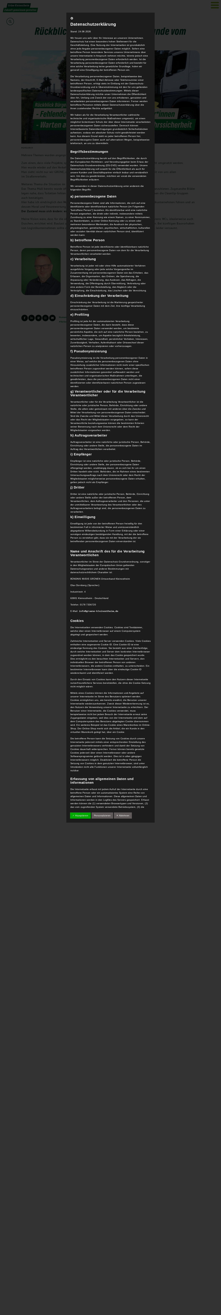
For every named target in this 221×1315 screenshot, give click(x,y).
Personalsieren (102, 815)
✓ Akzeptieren (80, 815)
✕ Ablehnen (122, 815)
